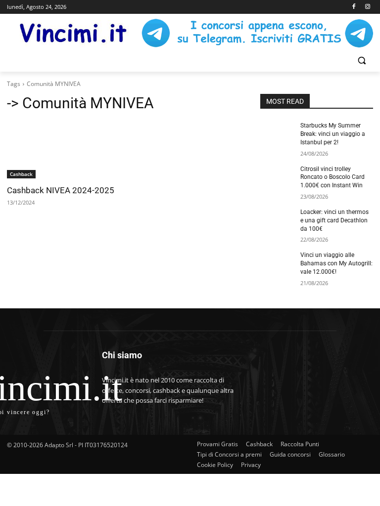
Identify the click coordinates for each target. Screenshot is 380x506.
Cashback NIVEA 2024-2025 (60, 190)
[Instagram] (367, 7)
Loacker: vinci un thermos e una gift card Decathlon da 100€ (334, 220)
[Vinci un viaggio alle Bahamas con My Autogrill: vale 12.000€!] (277, 263)
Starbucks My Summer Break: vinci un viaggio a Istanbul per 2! (332, 134)
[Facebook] (353, 7)
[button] (361, 60)
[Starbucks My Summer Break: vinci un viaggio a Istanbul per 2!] (277, 133)
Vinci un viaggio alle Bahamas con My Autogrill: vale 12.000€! (336, 263)
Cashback (21, 173)
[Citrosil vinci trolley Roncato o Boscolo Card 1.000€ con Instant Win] (277, 177)
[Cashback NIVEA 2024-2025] (63, 150)
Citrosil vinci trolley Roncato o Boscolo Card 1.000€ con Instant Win (332, 177)
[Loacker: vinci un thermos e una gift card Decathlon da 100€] (277, 220)
